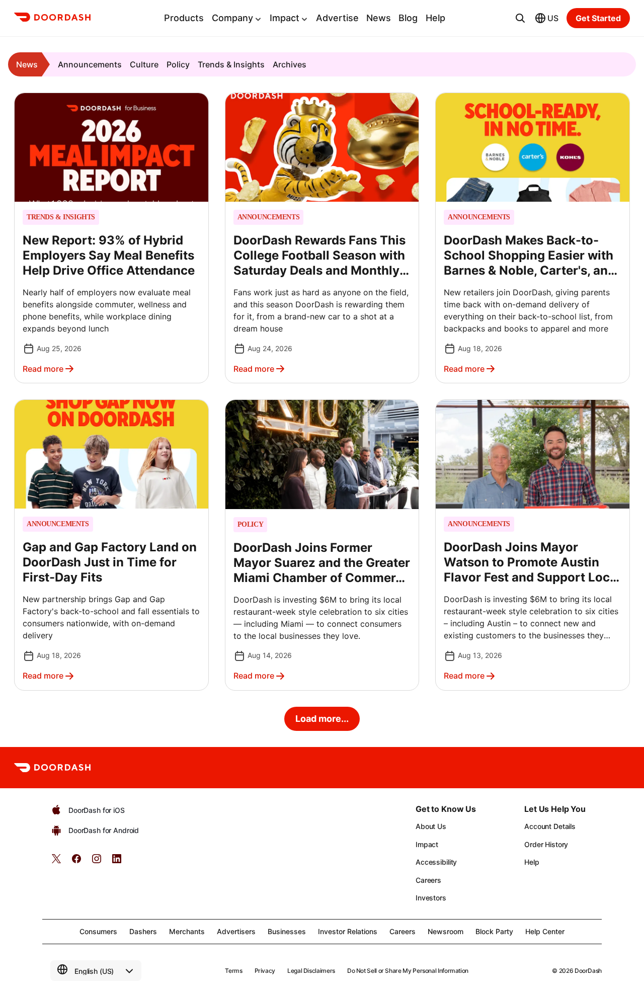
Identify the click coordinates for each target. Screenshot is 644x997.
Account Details (550, 826)
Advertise (337, 18)
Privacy (265, 970)
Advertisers (236, 931)
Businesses (287, 931)
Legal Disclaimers (311, 970)
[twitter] (56, 862)
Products (184, 18)
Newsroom (445, 931)
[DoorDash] (52, 19)
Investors (431, 897)
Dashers (143, 931)
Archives (289, 64)
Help (435, 18)
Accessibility (436, 862)
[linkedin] (117, 862)
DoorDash (588, 970)
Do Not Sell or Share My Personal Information (407, 970)
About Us (431, 826)
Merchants (187, 931)
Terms (233, 970)
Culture (144, 64)
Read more (43, 369)
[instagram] (97, 862)
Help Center (545, 931)
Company (232, 18)
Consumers (98, 931)
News (378, 18)
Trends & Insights (231, 64)
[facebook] (76, 862)
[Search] (520, 18)
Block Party (494, 931)
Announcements (90, 64)
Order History (546, 844)
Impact (284, 18)
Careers (428, 880)
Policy (178, 64)
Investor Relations (347, 931)
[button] (111, 238)
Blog (408, 18)
